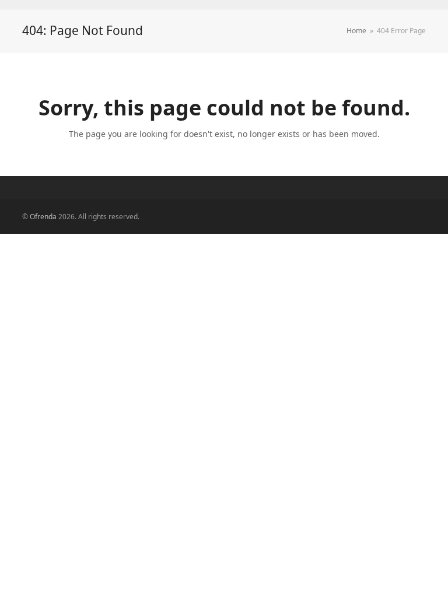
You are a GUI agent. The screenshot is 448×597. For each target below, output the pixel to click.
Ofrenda (43, 217)
